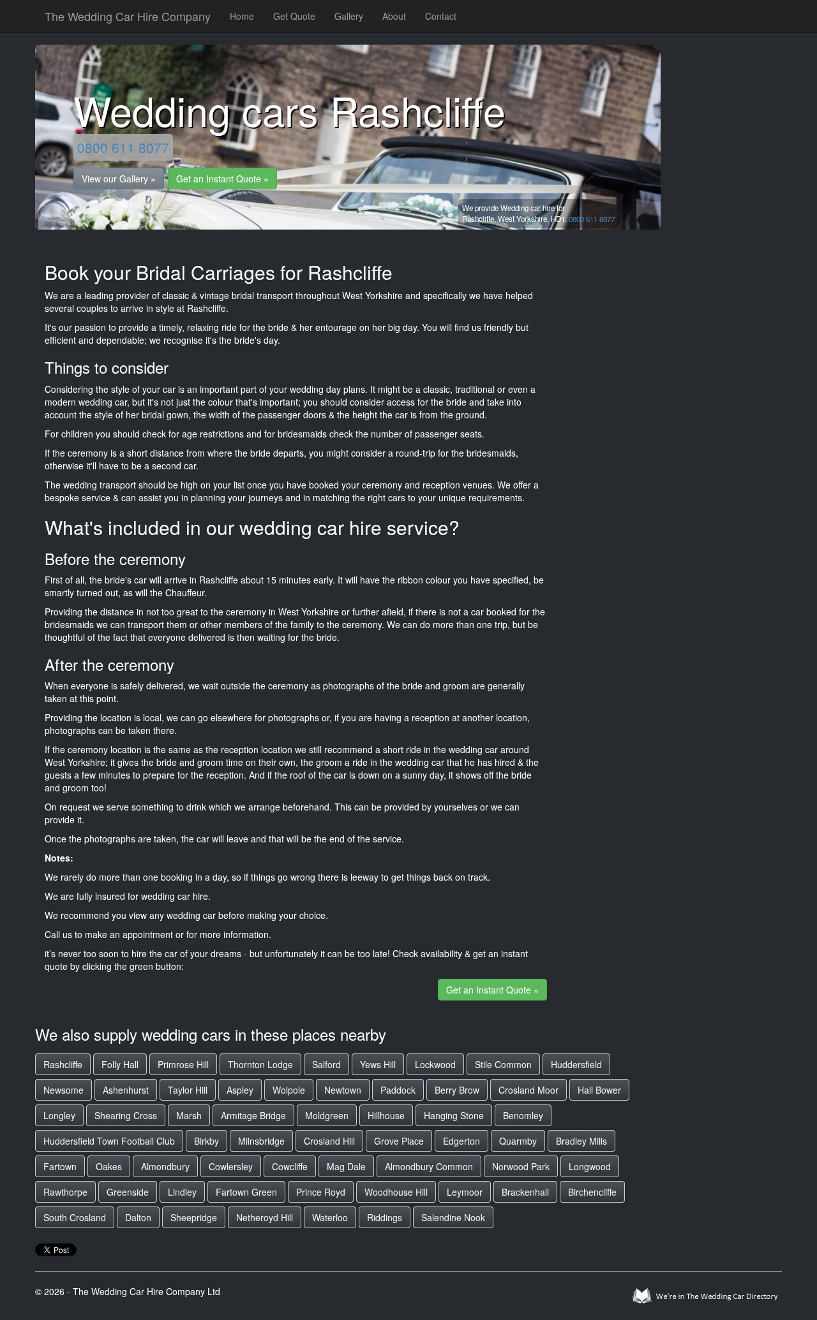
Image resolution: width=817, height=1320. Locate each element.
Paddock (398, 1089)
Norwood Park (521, 1166)
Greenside (128, 1191)
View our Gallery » (119, 178)
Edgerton (461, 1140)
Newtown (342, 1089)
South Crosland (74, 1217)
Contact (440, 16)
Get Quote (294, 16)
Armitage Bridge (253, 1115)
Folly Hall (120, 1064)
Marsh (189, 1115)
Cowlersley (231, 1166)
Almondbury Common (429, 1166)
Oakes (109, 1166)
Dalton (138, 1217)
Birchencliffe (592, 1191)
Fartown (60, 1166)
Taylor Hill (187, 1089)
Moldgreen (327, 1115)
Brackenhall (525, 1191)
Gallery (348, 16)
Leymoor (465, 1191)
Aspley (240, 1089)
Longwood (590, 1166)
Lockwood (435, 1064)
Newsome (63, 1089)
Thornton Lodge (260, 1064)
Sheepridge (193, 1217)
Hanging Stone (454, 1115)
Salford (326, 1064)
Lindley (182, 1191)
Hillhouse (386, 1115)
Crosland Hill (329, 1140)
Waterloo (330, 1217)
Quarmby (518, 1140)
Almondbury (165, 1166)
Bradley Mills (581, 1140)
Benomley (523, 1115)
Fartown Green (246, 1191)
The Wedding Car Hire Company (128, 16)
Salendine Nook (453, 1217)
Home (242, 16)
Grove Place (399, 1140)
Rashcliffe (62, 1064)
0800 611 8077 (123, 147)
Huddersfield (576, 1064)
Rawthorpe (65, 1191)
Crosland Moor (528, 1089)
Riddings (384, 1217)
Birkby (206, 1140)
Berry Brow (457, 1089)
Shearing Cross (125, 1115)
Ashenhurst (126, 1089)
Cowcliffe (290, 1166)
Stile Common (503, 1064)
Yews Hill (378, 1064)
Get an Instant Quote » (222, 178)
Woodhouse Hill (396, 1191)
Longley (59, 1115)
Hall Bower (599, 1089)
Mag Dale (346, 1166)
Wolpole (289, 1089)
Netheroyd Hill (264, 1217)
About (394, 16)
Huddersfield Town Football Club (109, 1140)
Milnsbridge (261, 1140)
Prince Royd (320, 1191)
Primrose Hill (183, 1064)
